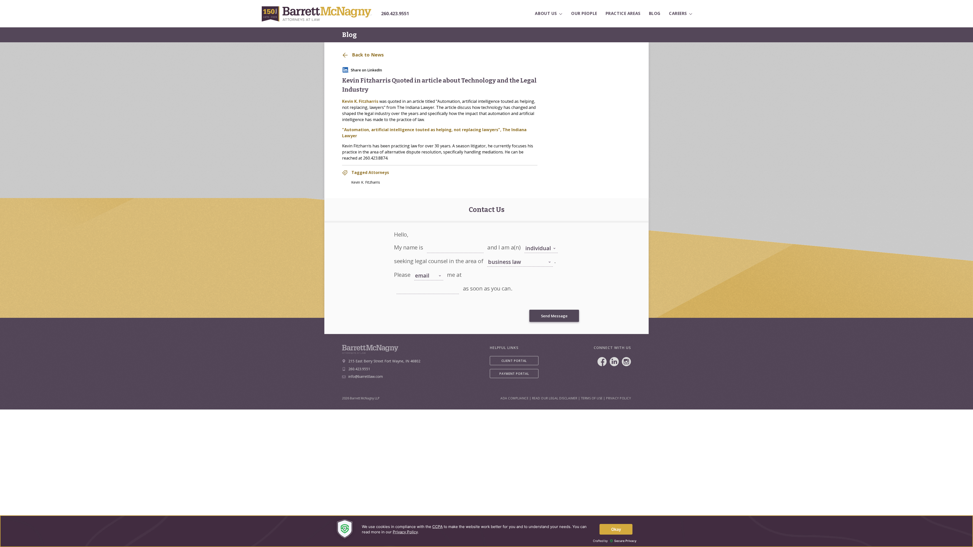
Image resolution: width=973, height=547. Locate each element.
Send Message (554, 315)
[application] (486, 531)
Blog (349, 35)
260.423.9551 (395, 13)
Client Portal (514, 361)
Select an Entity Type (538, 242)
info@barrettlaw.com (365, 376)
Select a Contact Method (425, 267)
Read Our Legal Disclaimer (554, 398)
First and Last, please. (441, 242)
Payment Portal (514, 374)
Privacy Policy (618, 398)
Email (400, 283)
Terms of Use (592, 398)
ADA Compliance (514, 398)
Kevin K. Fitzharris (360, 101)
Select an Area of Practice (504, 255)
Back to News (367, 55)
